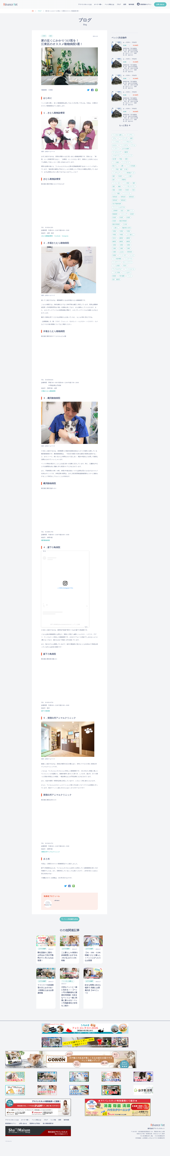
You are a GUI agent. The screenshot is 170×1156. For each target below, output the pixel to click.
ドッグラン (130, 135)
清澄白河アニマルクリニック (50, 852)
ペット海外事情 (116, 258)
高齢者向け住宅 (126, 227)
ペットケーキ (128, 258)
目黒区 (114, 255)
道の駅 (114, 159)
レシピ (132, 255)
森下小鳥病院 (45, 711)
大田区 (120, 190)
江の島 (125, 224)
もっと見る (123, 125)
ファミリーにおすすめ (118, 207)
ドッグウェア (116, 172)
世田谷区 (114, 197)
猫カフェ (114, 166)
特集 (120, 159)
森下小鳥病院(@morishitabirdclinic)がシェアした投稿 (65, 624)
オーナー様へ (98, 4)
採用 (124, 4)
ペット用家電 (122, 179)
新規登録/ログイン (10, 1123)
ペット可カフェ (127, 141)
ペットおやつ (127, 272)
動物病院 (44, 90)
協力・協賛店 (116, 279)
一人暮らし (115, 227)
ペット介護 (128, 176)
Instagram (65, 236)
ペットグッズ (123, 138)
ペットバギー (123, 255)
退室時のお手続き (35, 1123)
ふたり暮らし (130, 234)
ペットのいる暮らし (118, 135)
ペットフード (125, 162)
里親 (113, 190)
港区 (113, 176)
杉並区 (132, 214)
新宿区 (114, 276)
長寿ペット (130, 210)
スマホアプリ (116, 155)
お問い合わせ (160, 4)
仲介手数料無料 (116, 203)
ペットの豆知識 (130, 166)
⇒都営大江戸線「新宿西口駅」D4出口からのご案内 (150, 1133)
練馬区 (121, 238)
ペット (129, 276)
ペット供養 (115, 162)
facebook (92, 90)
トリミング (124, 214)
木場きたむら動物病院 (48, 391)
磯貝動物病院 (45, 540)
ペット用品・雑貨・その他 (119, 169)
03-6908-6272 (161, 1138)
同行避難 (121, 276)
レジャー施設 (116, 193)
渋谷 (133, 190)
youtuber (121, 252)
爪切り (125, 265)
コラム (114, 138)
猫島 (126, 159)
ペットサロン (116, 141)
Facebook (57, 236)
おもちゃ (114, 145)
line (96, 90)
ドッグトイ (115, 148)
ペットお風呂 (116, 265)
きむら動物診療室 (47, 236)
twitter (88, 90)
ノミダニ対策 (116, 272)
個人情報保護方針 (48, 1123)
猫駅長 (126, 152)
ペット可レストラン (129, 186)
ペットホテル (124, 145)
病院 (50, 36)
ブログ (119, 4)
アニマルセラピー (117, 269)
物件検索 (131, 4)
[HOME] (33, 11)
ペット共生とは (109, 4)
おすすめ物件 (125, 148)
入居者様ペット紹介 (118, 210)
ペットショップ (127, 155)
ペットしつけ (116, 183)
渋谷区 (120, 176)
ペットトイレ (127, 193)
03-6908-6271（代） (148, 1136)
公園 (122, 166)
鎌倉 (119, 186)
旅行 (113, 179)
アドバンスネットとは (85, 4)
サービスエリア (116, 152)
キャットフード (127, 262)
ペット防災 (126, 183)
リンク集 (53, 1120)
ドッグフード (116, 262)
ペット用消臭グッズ (128, 172)
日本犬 (114, 238)
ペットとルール (130, 269)
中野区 (114, 231)
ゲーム (133, 145)
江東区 (44, 36)
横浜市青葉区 (123, 221)
